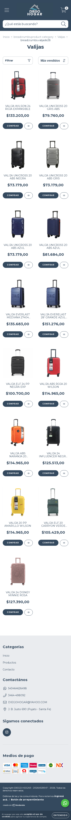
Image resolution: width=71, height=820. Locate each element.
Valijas (61, 37)
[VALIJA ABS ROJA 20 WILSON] (64, 404)
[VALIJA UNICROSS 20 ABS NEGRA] (28, 195)
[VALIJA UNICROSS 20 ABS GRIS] (64, 195)
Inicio (6, 37)
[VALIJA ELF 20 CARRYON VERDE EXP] (64, 543)
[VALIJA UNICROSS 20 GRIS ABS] (64, 126)
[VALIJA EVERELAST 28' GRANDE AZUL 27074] (64, 334)
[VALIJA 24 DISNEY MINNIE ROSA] (28, 612)
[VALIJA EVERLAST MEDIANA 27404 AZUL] (28, 334)
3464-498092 (16, 695)
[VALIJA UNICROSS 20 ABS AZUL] (28, 265)
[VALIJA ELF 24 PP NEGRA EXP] (28, 404)
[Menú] (7, 10)
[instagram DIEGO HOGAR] (7, 732)
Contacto (9, 669)
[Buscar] (63, 24)
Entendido (61, 815)
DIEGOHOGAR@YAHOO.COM (27, 702)
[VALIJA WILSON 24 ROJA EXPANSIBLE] (28, 126)
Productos (9, 662)
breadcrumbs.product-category (34, 37)
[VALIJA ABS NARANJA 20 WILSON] (28, 473)
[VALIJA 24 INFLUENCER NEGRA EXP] (64, 473)
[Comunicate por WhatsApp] (65, 803)
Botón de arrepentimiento (27, 799)
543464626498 (17, 688)
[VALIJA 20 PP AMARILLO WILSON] (28, 543)
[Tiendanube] (14, 805)
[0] (63, 11)
